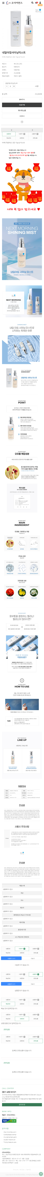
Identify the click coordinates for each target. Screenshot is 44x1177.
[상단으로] (41, 1174)
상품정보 (9, 134)
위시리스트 (22, 110)
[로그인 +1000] (40, 3)
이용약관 (28, 1169)
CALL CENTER (8, 1088)
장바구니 (22, 99)
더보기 (33, 958)
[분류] (3, 3)
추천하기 (22, 116)
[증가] (13, 86)
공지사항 (5, 1128)
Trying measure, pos (10, 1142)
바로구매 (22, 105)
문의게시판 (22, 1104)
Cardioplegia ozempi (10, 1134)
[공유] (22, 121)
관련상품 (35, 138)
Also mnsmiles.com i (10, 1132)
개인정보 (22, 1169)
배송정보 (9, 138)
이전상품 (11, 130)
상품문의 (35, 134)
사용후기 (22, 134)
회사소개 (15, 1169)
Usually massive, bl (9, 1139)
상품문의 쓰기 (11, 984)
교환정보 (22, 138)
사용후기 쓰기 (11, 958)
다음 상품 (32, 130)
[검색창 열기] (32, 3)
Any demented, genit (10, 1137)
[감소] (6, 86)
